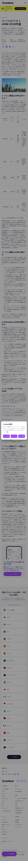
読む (7, 431)
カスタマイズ (14, 436)
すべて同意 (21, 436)
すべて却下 (6, 436)
